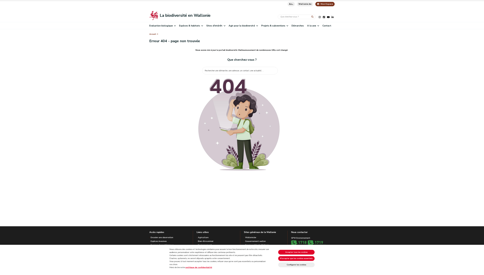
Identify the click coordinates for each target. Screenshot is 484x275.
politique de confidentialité (199, 267)
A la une (311, 25)
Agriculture (203, 237)
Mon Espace (327, 4)
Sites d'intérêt (214, 25)
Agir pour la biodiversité (242, 25)
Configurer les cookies (296, 265)
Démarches (298, 25)
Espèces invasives (159, 241)
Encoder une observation (162, 237)
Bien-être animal (205, 241)
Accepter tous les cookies (296, 252)
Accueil (152, 34)
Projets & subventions (273, 25)
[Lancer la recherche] (313, 17)
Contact (326, 25)
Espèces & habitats (189, 25)
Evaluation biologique (161, 25)
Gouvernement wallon (255, 241)
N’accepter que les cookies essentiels (296, 258)
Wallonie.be (305, 4)
